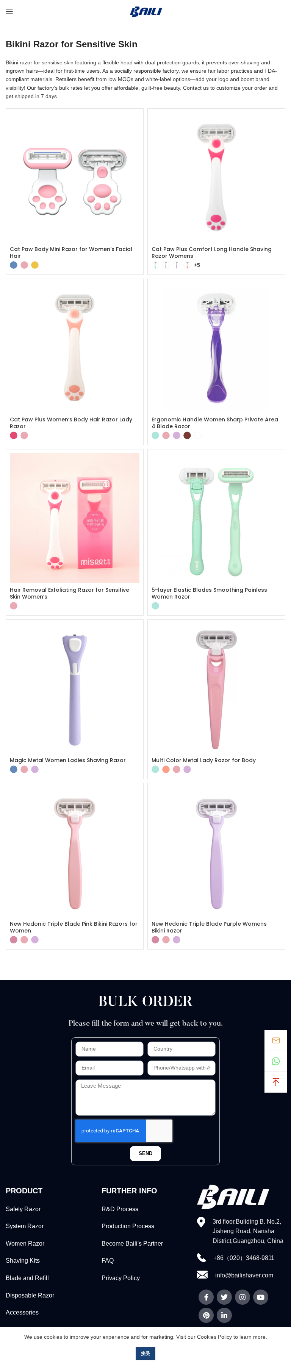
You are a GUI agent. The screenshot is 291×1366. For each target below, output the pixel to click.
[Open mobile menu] (9, 11)
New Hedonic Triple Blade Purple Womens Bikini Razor (209, 927)
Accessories (22, 1312)
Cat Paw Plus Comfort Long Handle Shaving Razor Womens (212, 252)
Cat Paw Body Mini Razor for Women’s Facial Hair (71, 252)
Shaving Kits (23, 1260)
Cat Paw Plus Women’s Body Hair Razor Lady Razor (71, 423)
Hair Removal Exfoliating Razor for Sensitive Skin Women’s (69, 593)
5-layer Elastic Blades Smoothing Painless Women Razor (209, 593)
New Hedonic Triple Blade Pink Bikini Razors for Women (74, 927)
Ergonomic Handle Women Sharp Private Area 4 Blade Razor (215, 423)
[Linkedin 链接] (224, 1315)
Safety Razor (23, 1209)
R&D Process (120, 1209)
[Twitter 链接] (224, 1297)
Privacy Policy (121, 1278)
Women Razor (25, 1243)
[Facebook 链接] (206, 1297)
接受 (145, 1353)
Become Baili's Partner (132, 1243)
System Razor (25, 1226)
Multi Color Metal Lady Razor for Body (204, 760)
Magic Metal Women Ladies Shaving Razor (68, 760)
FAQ (108, 1260)
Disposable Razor (30, 1295)
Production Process (128, 1226)
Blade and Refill (27, 1278)
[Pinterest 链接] (206, 1315)
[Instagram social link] (242, 1297)
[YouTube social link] (260, 1297)
